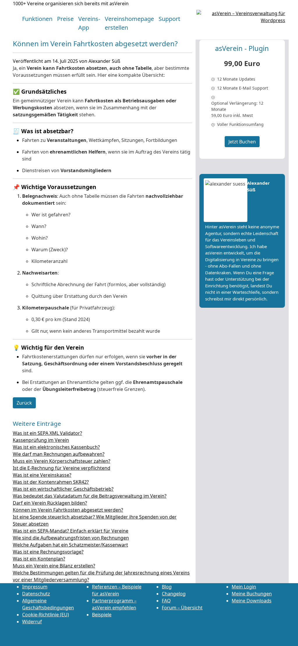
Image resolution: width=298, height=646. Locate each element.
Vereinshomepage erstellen (129, 23)
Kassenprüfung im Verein (41, 440)
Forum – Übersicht (182, 607)
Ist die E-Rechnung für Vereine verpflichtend (61, 468)
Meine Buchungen (252, 593)
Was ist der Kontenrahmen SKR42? (51, 482)
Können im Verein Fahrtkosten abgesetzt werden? (68, 510)
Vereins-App (89, 23)
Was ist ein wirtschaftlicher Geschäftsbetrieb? (63, 489)
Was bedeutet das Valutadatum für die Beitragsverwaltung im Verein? (89, 496)
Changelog (174, 593)
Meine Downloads (252, 600)
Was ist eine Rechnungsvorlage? (48, 552)
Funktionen (37, 19)
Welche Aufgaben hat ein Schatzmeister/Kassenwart (70, 545)
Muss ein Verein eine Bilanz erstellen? (54, 566)
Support (169, 19)
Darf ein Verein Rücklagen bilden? (50, 503)
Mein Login (244, 586)
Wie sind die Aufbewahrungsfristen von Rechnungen (71, 538)
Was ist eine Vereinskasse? (42, 475)
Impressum (34, 586)
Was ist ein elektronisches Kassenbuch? (56, 447)
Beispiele (101, 614)
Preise (65, 19)
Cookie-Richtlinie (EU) (45, 614)
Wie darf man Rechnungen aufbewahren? (58, 454)
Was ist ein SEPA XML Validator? (47, 433)
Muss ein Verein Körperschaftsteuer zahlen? (61, 461)
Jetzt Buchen (242, 141)
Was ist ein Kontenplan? (39, 559)
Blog (167, 586)
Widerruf (32, 621)
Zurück (24, 403)
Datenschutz (36, 593)
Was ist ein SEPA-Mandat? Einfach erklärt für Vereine (70, 531)
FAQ (166, 600)
